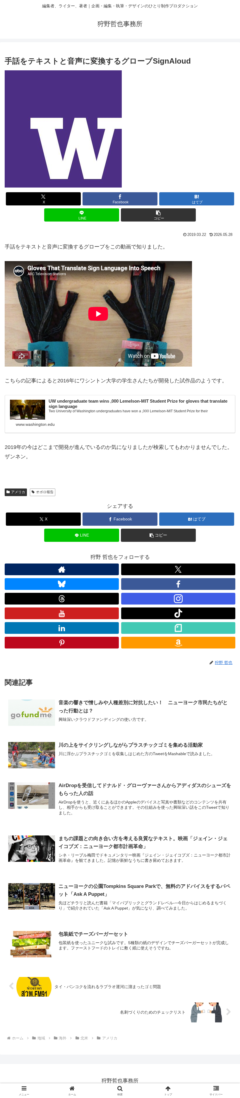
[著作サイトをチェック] (62, 569)
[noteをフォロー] (178, 628)
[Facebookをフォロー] (178, 584)
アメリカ (18, 492)
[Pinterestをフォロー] (62, 642)
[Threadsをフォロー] (62, 599)
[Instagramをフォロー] (178, 599)
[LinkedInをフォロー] (62, 628)
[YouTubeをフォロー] (62, 613)
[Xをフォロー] (178, 569)
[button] (158, 215)
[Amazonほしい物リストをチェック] (178, 642)
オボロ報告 (45, 492)
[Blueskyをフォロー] (62, 584)
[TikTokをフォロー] (178, 613)
